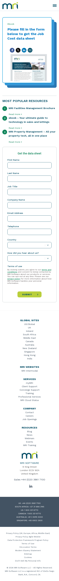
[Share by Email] (30, 50)
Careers (30, 416)
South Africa (29, 334)
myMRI (29, 383)
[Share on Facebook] (12, 50)
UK (29, 327)
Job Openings (29, 419)
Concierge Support (29, 390)
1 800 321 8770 (31, 510)
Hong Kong (29, 355)
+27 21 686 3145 (37, 507)
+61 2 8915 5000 (35, 517)
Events (29, 442)
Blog (29, 431)
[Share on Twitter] (18, 50)
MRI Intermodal (29, 370)
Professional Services (29, 396)
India (29, 358)
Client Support (29, 386)
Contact (29, 412)
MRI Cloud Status (29, 400)
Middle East (29, 338)
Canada (30, 341)
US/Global (29, 324)
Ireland (29, 331)
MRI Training (29, 445)
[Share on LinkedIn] (24, 50)
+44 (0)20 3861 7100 (33, 479)
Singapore (29, 351)
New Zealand (29, 348)
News (29, 435)
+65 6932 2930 (35, 520)
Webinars (29, 438)
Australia (29, 345)
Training (29, 393)
